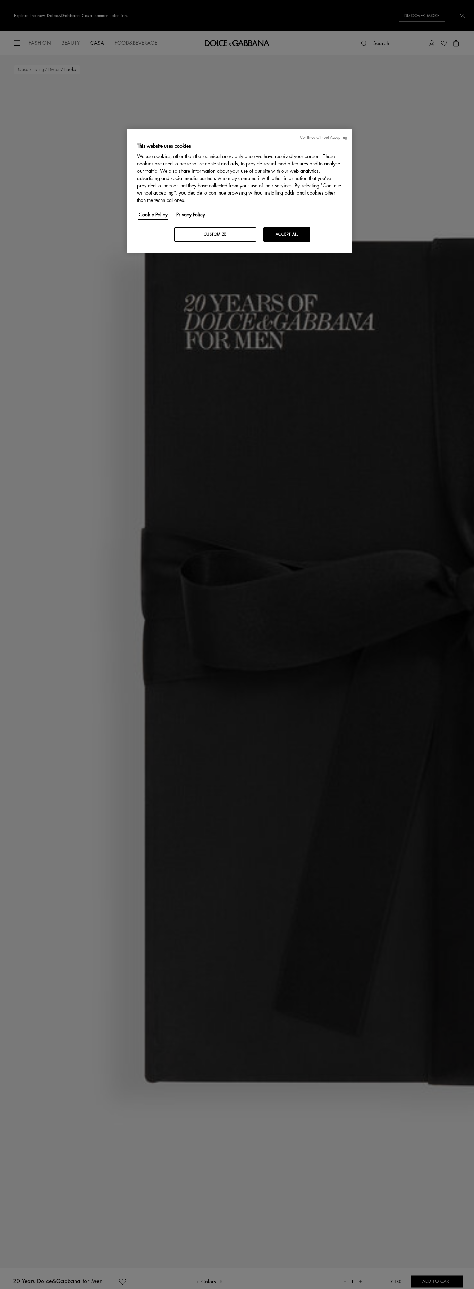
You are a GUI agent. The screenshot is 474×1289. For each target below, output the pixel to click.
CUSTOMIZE (215, 235)
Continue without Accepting (323, 137)
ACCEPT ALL (287, 235)
